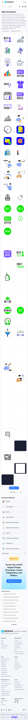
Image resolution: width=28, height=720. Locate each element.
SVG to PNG (3, 666)
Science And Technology (12, 527)
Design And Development (12, 522)
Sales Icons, (11, 28)
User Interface (9, 506)
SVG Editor (3, 663)
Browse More (5, 553)
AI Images (17, 646)
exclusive (6, 25)
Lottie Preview (4, 674)
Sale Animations (5, 31)
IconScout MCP (4, 672)
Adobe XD (17, 668)
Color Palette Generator (6, 676)
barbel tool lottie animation (10, 615)
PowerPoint (17, 663)
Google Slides (17, 664)
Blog (2, 640)
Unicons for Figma (18, 666)
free (11, 14)
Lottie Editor (3, 664)
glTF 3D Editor (4, 661)
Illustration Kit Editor (5, 659)
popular (10, 25)
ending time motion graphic (10, 609)
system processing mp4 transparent (11, 597)
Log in (24, 2)
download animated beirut (9, 621)
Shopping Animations (15, 31)
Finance (8, 533)
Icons (16, 649)
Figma (16, 659)
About (2, 642)
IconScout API (4, 670)
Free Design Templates (19, 653)
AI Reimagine (4, 668)
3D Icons (16, 640)
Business (8, 501)
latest (14, 25)
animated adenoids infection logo (11, 612)
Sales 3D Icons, (18, 27)
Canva (16, 661)
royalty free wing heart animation (11, 600)
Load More (14, 624)
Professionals (9, 543)
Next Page (12, 487)
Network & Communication (12, 548)
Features (3, 644)
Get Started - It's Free (14, 581)
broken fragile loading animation (11, 618)
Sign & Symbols (9, 517)
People (7, 512)
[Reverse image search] (19, 6)
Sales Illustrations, (5, 28)
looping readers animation (9, 594)
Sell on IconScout (4, 646)
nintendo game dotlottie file (10, 606)
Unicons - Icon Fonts (19, 651)
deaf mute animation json (9, 603)
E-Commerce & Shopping (12, 538)
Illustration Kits (18, 647)
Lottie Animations (18, 642)
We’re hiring (3, 647)
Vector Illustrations (18, 644)
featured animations (21, 25)
